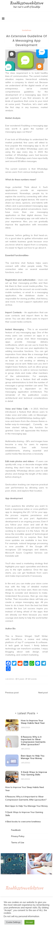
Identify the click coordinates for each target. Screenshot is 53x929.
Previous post (12, 692)
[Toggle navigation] (3, 18)
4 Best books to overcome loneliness (23, 821)
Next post (43, 692)
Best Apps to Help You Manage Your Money (32, 757)
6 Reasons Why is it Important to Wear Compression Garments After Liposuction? (33, 741)
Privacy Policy (17, 836)
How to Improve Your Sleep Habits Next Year (33, 721)
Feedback (16, 830)
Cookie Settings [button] (13, 922)
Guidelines (26, 30)
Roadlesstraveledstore (26, 3)
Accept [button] (29, 922)
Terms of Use (17, 842)
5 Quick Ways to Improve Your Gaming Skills (34, 773)
